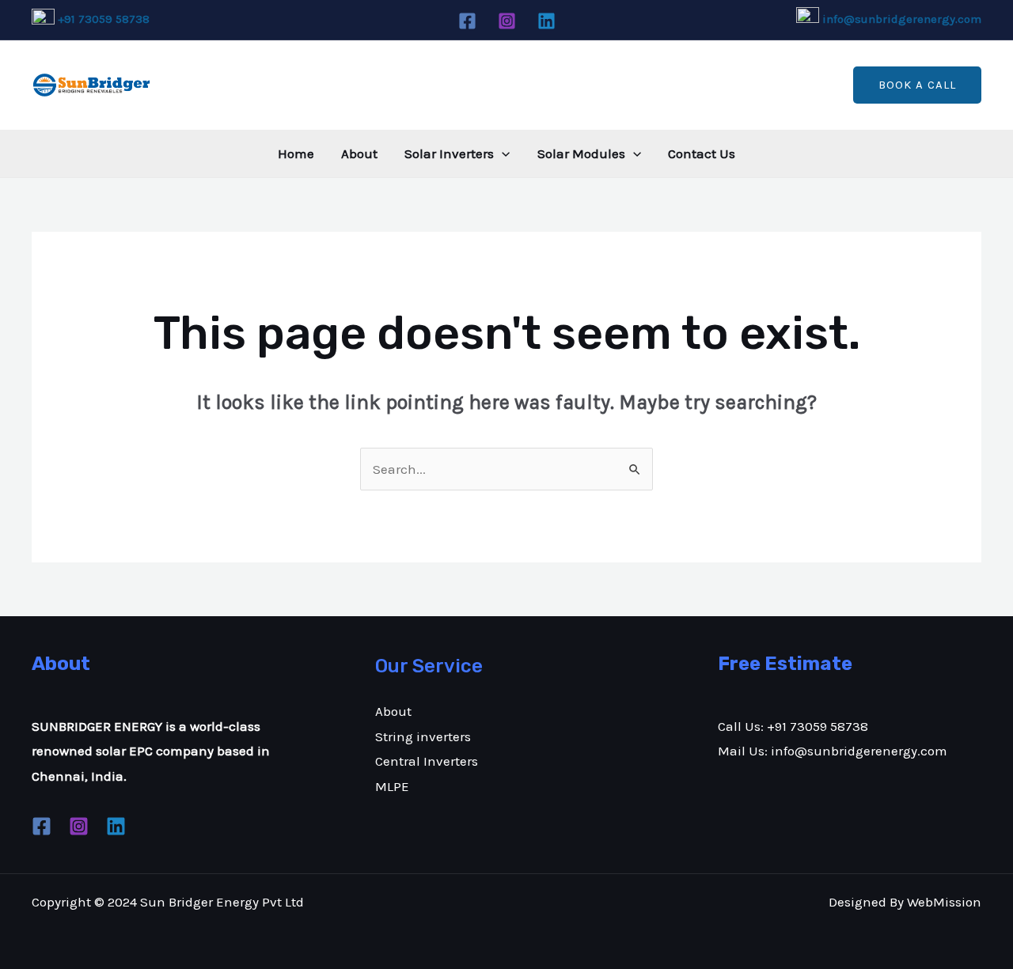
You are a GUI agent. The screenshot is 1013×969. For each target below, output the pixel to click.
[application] (502, 153)
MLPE (392, 786)
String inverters (423, 736)
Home (296, 153)
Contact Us (701, 153)
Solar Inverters (449, 153)
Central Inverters (426, 761)
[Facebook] (467, 21)
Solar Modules (581, 153)
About (359, 153)
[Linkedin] (546, 21)
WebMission (944, 902)
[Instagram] (507, 21)
